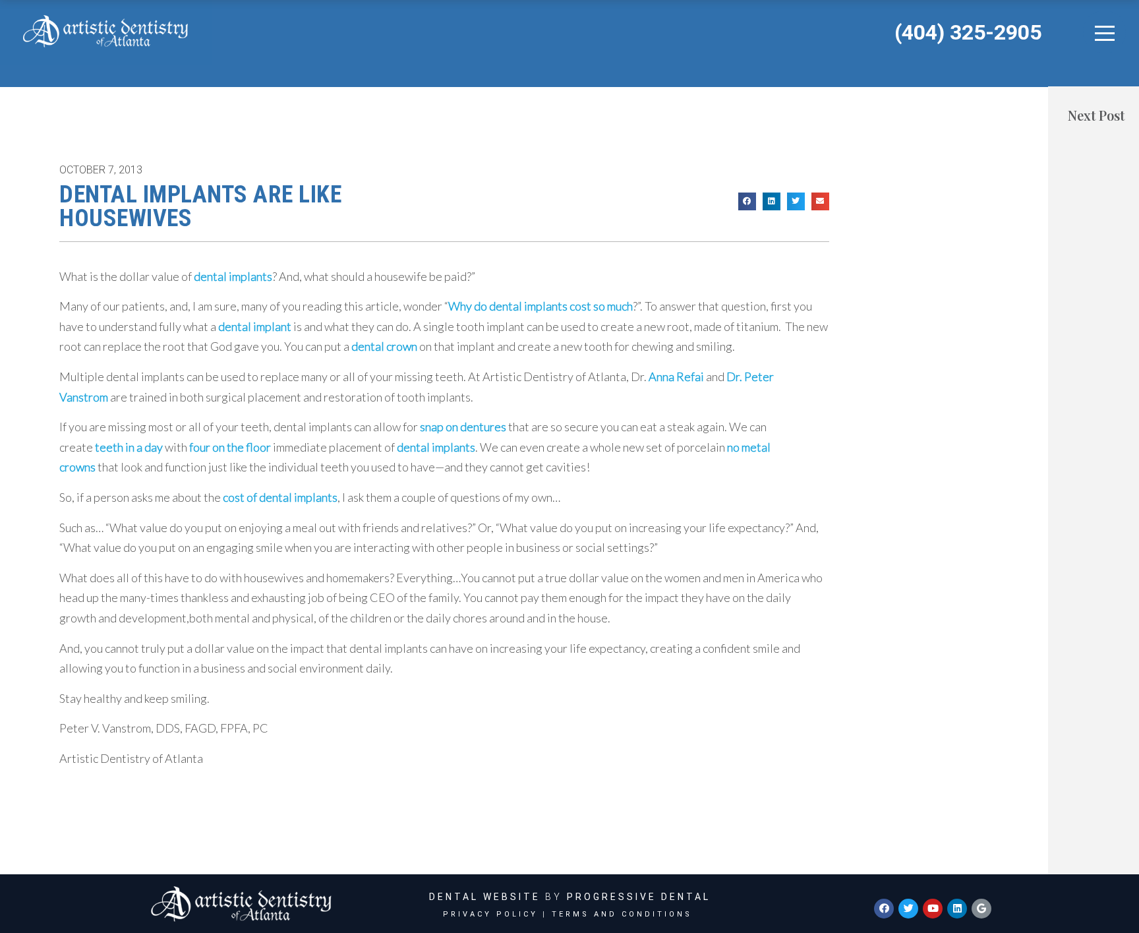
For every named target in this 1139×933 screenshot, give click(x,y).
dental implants (233, 276)
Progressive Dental (639, 896)
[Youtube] (933, 908)
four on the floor (230, 447)
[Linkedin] (957, 908)
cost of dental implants (280, 497)
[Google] (981, 908)
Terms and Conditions (622, 914)
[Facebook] (884, 908)
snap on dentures (463, 426)
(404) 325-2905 (967, 32)
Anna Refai (676, 376)
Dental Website (484, 896)
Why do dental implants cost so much (540, 306)
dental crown (384, 346)
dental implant (254, 326)
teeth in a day (129, 447)
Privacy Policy (490, 914)
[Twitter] (908, 908)
